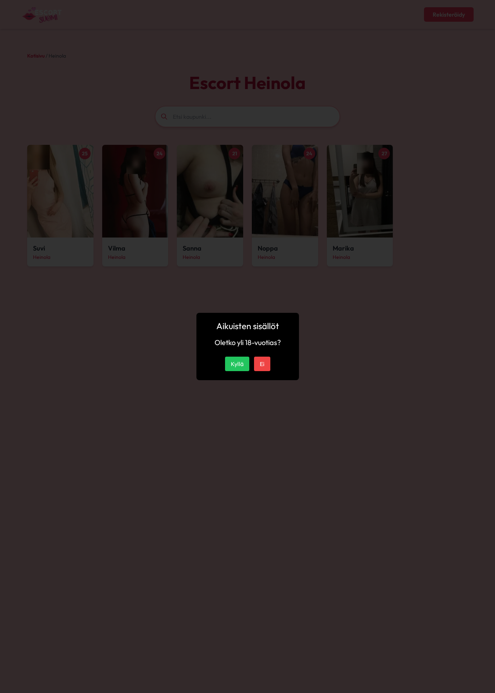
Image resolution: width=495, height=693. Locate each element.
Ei (262, 364)
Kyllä (237, 364)
